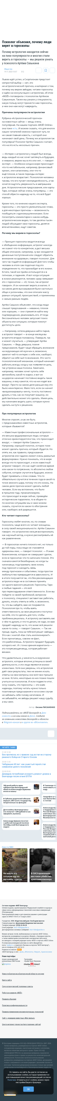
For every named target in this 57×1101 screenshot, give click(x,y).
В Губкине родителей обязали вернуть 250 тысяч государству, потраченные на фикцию (17, 801)
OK (28, 1089)
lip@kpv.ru (10, 945)
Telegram (37, 952)
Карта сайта (7, 980)
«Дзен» (21, 952)
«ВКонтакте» (29, 952)
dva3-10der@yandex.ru (21, 927)
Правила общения (9, 999)
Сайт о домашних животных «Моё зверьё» (18, 1018)
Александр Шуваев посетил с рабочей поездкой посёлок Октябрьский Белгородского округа (16, 824)
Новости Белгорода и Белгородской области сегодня (23, 974)
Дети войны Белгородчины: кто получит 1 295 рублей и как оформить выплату (17, 812)
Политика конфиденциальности (14, 1005)
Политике (12, 1080)
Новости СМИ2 (7, 847)
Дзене (32, 715)
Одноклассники (46, 952)
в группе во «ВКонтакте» (35, 722)
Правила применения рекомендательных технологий (22, 1012)
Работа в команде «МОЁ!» (12, 993)
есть (14, 128)
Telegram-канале (12, 722)
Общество (8, 69)
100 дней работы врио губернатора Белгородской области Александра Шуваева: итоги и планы (17, 788)
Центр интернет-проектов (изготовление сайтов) (21, 1024)
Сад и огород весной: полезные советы (17, 986)
